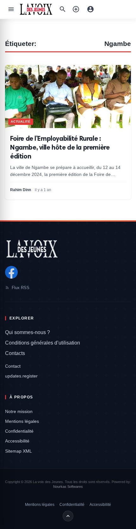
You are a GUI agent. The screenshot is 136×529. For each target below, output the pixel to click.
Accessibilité (17, 440)
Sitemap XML (18, 451)
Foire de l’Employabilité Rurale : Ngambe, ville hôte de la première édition (59, 147)
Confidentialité (19, 431)
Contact (13, 366)
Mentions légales (22, 421)
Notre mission (19, 411)
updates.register (21, 375)
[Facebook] (11, 272)
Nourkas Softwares (68, 486)
